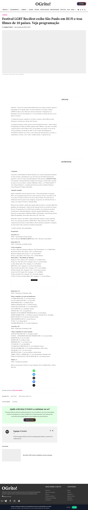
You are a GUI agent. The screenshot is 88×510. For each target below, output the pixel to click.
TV (22, 281)
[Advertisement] (72, 85)
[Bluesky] (78, 10)
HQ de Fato (70, 499)
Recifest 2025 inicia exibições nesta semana (37, 455)
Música (5, 9)
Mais (72, 9)
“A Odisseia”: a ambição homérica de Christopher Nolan (76, 105)
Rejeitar (68, 507)
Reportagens (54, 9)
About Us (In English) (50, 492)
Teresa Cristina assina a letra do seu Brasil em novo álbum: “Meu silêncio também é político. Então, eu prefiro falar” (72, 183)
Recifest (14, 396)
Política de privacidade (50, 498)
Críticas (63, 9)
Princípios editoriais (50, 496)
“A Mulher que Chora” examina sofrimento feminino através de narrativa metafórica (76, 122)
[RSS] (83, 10)
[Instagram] (80, 10)
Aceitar (74, 507)
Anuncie (47, 494)
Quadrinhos (14, 9)
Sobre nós (47, 490)
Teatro (36, 9)
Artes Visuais (44, 9)
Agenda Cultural (71, 496)
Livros (31, 9)
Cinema (23, 9)
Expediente (48, 499)
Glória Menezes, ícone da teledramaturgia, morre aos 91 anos (38, 285)
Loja (68, 9)
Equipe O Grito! (8, 27)
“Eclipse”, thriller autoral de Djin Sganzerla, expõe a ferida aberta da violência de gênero (76, 113)
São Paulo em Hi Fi (25, 396)
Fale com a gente (17, 390)
